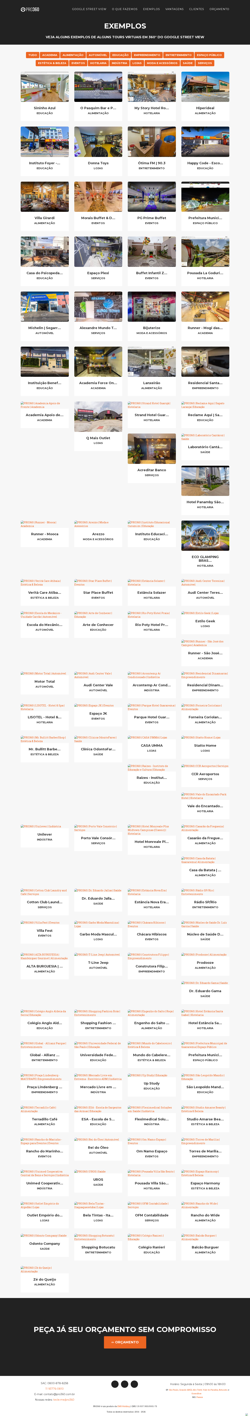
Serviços (205, 63)
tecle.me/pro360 (63, 1399)
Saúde (188, 63)
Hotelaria (98, 63)
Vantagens (174, 9)
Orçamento (219, 9)
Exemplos (151, 9)
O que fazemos (125, 9)
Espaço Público (209, 55)
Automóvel (98, 55)
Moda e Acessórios (162, 63)
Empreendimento (147, 55)
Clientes (196, 9)
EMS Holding (123, 1406)
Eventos (78, 63)
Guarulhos (196, 1393)
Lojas (137, 63)
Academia (49, 55)
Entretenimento (179, 55)
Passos (200, 1397)
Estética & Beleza (52, 63)
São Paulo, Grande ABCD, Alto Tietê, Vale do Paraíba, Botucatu (198, 1389)
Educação (120, 55)
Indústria (119, 63)
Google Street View (89, 9)
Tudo (32, 55)
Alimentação (73, 55)
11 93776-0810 (54, 1388)
